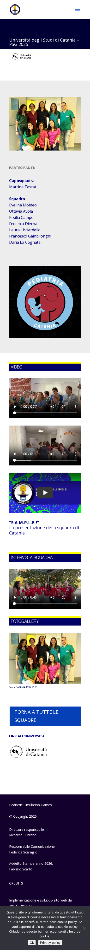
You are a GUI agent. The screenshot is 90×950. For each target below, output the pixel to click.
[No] (84, 928)
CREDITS (16, 883)
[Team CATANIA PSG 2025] (45, 682)
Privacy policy (50, 943)
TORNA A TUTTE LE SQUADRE (36, 716)
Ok (32, 943)
